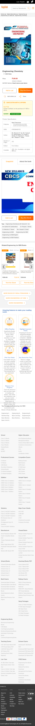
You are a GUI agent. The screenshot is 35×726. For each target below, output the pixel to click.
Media (2, 706)
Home (2, 14)
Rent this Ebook (11, 282)
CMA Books (4, 465)
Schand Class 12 (5, 566)
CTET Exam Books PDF (7, 647)
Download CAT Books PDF (25, 655)
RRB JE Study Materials (24, 582)
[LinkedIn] (28, 699)
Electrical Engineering (6, 415)
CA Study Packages (6, 471)
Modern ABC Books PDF (7, 551)
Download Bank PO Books (8, 582)
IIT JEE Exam (21, 467)
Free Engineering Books (24, 438)
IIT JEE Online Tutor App (7, 662)
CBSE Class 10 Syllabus (7, 485)
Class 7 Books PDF (23, 566)
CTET (19, 518)
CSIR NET (21, 513)
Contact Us (3, 686)
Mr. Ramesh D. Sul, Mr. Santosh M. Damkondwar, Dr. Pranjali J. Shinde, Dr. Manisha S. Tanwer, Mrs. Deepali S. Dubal (21, 135)
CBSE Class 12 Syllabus (7, 480)
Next (31, 266)
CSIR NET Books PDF (7, 649)
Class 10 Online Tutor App (8, 671)
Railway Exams (22, 460)
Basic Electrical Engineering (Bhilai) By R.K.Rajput (27, 418)
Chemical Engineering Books (8, 637)
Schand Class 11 (5, 569)
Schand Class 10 (5, 571)
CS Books (3, 463)
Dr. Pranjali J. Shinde (25, 226)
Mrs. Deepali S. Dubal (22, 229)
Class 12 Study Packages (25, 604)
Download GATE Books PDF (25, 653)
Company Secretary (23, 522)
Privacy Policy (3, 698)
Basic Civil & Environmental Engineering (6, 420)
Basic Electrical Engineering (16, 418)
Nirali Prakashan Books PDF (8, 533)
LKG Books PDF (22, 573)
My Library (21, 703)
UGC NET (21, 511)
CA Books (3, 460)
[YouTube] (32, 694)
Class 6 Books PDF (23, 569)
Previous (4, 266)
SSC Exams (21, 471)
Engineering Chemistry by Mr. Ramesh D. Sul (18, 224)
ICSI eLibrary (12, 694)
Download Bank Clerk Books (8, 584)
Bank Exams (21, 463)
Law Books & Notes (23, 453)
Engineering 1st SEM (6, 15)
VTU (19, 449)
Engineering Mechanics (27, 413)
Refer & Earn (21, 693)
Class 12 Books (5, 438)
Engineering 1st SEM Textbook (10, 237)
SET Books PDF (5, 651)
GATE (19, 516)
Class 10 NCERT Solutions (8, 516)
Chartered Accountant (24, 520)
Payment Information (4, 709)
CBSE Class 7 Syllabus (7, 491)
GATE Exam (21, 465)
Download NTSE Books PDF (26, 651)
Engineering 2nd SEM (22, 232)
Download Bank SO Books (8, 586)
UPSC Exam (21, 473)
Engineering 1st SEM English (10, 235)
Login (17, 2)
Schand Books (5, 469)
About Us (3, 693)
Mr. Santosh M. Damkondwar (10, 226)
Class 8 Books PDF (23, 564)
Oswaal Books (5, 447)
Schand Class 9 (5, 573)
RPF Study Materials (23, 591)
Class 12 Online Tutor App (8, 669)
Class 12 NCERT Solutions (8, 511)
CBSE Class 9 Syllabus (7, 487)
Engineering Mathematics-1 (16, 413)
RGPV (20, 451)
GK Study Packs (22, 609)
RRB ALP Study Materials (25, 593)
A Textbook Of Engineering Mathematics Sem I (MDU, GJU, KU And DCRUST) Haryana (10, 272)
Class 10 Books (5, 442)
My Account (21, 695)
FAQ (2, 695)
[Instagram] (30, 699)
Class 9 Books (5, 445)
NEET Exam (21, 469)
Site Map (12, 706)
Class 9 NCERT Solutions (8, 526)
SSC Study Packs (23, 611)
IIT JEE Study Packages (24, 606)
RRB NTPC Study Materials (25, 589)
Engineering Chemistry (6, 413)
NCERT (3, 451)
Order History (20, 698)
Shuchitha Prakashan (6, 467)
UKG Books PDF (22, 575)
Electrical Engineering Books (8, 631)
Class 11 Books (5, 440)
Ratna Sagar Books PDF (7, 544)
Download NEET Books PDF (26, 649)
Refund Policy (3, 713)
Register (22, 2)
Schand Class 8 (5, 575)
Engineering (22, 14)
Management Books (23, 440)
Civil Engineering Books (7, 629)
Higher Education (11, 14)
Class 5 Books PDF (23, 571)
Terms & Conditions (4, 702)
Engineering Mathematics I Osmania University (28, 271)
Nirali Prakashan (16, 122)
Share (24, 96)
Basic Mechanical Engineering (6, 418)
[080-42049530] (28, 2)
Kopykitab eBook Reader (12, 699)
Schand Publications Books (8, 564)
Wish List (20, 701)
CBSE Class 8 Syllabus (7, 489)
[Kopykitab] (4, 7)
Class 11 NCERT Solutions (8, 513)
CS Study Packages (6, 473)
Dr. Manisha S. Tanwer (8, 229)
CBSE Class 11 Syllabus (7, 483)
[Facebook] (28, 694)
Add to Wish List (11, 96)
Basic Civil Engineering (16, 415)
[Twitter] (30, 694)
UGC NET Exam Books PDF (8, 644)
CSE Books (4, 627)
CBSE (2, 449)
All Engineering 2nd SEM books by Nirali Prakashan (20, 125)
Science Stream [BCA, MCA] (25, 442)
